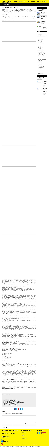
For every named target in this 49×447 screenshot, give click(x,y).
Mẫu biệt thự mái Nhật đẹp (40, 46)
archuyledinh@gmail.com (6, 436)
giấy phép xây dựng (14, 382)
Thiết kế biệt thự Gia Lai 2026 (43, 59)
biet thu (38, 33)
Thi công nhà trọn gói (18, 348)
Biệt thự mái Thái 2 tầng (40, 35)
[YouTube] (43, 433)
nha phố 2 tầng (39, 54)
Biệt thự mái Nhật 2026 (40, 34)
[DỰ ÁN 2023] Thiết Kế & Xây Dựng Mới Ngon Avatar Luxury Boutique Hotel (11, 405)
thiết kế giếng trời (11, 335)
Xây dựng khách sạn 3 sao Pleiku (41, 67)
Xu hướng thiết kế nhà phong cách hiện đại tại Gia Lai (9, 400)
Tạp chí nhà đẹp (7, 4)
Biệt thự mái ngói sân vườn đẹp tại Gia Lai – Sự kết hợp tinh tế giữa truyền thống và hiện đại (13, 402)
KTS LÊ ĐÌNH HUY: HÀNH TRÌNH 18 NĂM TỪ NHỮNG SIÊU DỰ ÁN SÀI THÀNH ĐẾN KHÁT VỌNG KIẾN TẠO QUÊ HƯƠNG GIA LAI (44, 22)
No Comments (40, 79)
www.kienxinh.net (6, 437)
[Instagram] (41, 433)
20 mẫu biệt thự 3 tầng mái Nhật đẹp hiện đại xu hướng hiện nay (10, 399)
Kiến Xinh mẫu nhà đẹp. (40, 41)
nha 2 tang (39, 53)
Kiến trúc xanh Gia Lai (40, 39)
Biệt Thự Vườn (45, 35)
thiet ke (38, 59)
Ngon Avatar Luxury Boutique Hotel (41, 52)
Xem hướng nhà (28, 364)
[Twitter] (17, 409)
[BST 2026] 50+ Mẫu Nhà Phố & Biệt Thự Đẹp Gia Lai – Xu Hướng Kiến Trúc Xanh (44, 13)
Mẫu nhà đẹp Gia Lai (40, 48)
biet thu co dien (41, 33)
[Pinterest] (18, 409)
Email (13, 423)
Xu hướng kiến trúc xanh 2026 (41, 66)
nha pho (45, 53)
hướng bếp (32, 364)
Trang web (26, 423)
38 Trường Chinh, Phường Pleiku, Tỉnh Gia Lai (9, 433)
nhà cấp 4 (43, 54)
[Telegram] (22, 409)
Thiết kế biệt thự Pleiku (40, 60)
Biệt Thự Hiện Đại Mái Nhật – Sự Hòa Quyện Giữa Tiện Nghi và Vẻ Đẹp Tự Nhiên (11, 401)
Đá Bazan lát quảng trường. (40, 73)
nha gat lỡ (42, 53)
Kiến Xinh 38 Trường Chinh (40, 40)
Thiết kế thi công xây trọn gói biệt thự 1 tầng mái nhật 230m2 (10, 404)
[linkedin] (20, 409)
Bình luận (3, 414)
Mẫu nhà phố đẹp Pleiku (40, 47)
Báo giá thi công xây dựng (15, 363)
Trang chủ (3, 4)
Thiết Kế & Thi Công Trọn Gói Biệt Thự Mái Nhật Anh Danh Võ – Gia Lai (10, 403)
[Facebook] (15, 409)
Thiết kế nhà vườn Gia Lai (40, 65)
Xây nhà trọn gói (12, 348)
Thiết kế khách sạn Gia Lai (40, 61)
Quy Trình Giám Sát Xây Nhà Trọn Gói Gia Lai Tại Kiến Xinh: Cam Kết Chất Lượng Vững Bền (45, 28)
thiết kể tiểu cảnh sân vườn (5, 342)
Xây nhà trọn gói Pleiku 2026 (40, 72)
